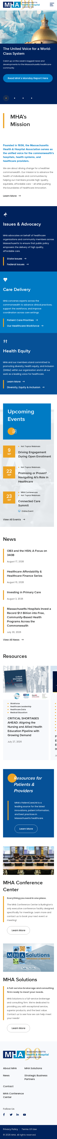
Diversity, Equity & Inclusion (23, 387)
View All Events (12, 519)
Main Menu (52, 5)
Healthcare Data (18, 709)
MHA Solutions (33, 1068)
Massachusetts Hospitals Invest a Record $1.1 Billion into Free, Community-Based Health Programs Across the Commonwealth (29, 617)
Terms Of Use (29, 1129)
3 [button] (23, 98)
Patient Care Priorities (20, 320)
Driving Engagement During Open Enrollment (34, 454)
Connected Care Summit (29, 503)
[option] (28, 52)
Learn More (10, 196)
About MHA (10, 1068)
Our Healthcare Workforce (23, 326)
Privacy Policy (10, 1129)
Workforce (15, 703)
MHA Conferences (29, 492)
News (6, 1075)
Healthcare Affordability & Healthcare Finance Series (24, 573)
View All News (11, 639)
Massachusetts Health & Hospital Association (21, 5)
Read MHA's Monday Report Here (28, 78)
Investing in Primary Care (24, 592)
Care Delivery (16, 289)
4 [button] (31, 98)
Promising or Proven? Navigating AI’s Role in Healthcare (33, 477)
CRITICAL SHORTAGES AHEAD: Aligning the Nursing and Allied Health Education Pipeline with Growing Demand (25, 726)
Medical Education (18, 712)
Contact (8, 1086)
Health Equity (16, 351)
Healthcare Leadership (20, 706)
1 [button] (6, 98)
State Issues (14, 258)
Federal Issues (15, 264)
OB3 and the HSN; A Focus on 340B (27, 553)
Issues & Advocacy (22, 224)
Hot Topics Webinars (30, 446)
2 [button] (14, 98)
